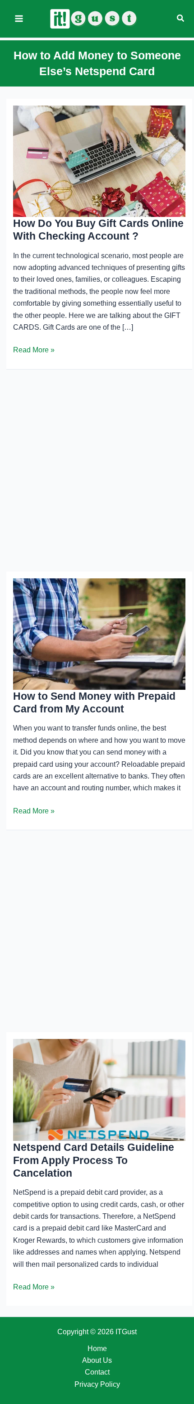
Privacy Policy (97, 1384)
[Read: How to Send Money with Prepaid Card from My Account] (99, 633)
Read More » (34, 351)
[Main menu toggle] (19, 19)
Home (97, 1348)
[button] (181, 18)
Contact (97, 1372)
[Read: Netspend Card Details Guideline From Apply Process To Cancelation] (99, 1089)
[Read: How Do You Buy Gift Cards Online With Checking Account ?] (99, 160)
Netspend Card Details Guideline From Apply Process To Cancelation (93, 1160)
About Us (97, 1360)
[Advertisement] (97, 470)
